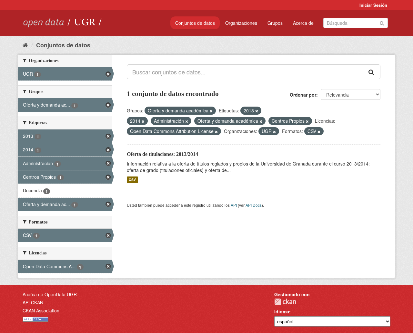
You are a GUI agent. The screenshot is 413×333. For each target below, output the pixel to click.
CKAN (285, 301)
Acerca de (303, 23)
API (234, 205)
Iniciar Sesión (373, 5)
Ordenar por (303, 94)
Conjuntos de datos (195, 23)
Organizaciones (241, 23)
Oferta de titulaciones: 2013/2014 (162, 154)
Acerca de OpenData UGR (50, 294)
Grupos (275, 23)
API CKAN (33, 302)
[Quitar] (211, 110)
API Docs (254, 205)
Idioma (281, 311)
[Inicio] (25, 45)
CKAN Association (41, 310)
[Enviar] (382, 22)
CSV (132, 179)
